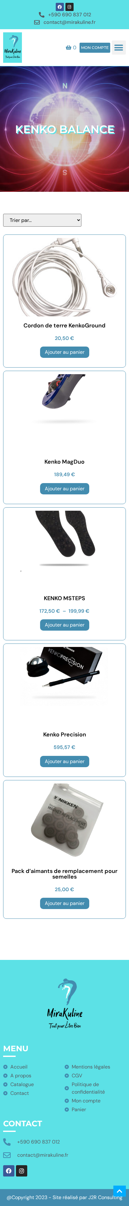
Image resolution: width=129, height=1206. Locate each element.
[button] (119, 47)
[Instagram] (69, 7)
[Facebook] (60, 7)
